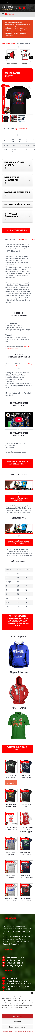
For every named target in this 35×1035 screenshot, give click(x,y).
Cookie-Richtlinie (7, 1031)
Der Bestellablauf (15, 957)
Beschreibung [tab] (10, 239)
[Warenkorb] (24, 7)
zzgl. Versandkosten (21, 129)
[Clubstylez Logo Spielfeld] (7, 7)
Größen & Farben (14, 962)
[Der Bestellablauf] (4, 957)
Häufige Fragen (14, 965)
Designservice (13, 960)
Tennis (18, 63)
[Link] (20, 8)
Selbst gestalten (11, 782)
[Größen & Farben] (4, 963)
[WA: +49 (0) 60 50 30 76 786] (4, 983)
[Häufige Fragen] (4, 965)
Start (3, 43)
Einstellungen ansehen (17, 1027)
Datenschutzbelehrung (19, 1031)
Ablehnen (17, 1022)
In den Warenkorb (16, 230)
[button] (32, 993)
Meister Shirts (10, 43)
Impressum (30, 1031)
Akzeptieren (17, 1016)
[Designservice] (4, 960)
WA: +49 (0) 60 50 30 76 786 (19, 983)
